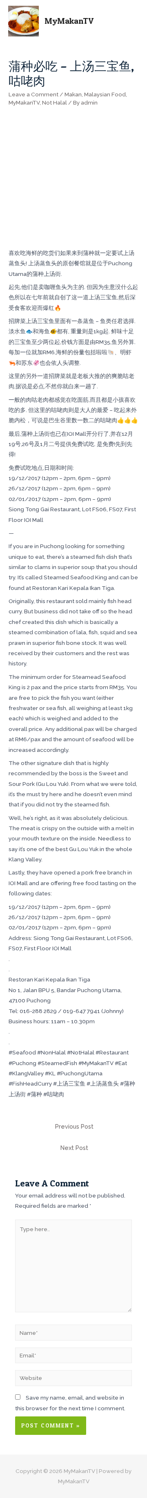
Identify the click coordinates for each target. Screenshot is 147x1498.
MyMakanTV (69, 21)
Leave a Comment (33, 94)
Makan (73, 94)
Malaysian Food (105, 94)
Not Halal (54, 102)
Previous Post (74, 1126)
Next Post (74, 1147)
